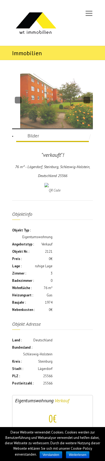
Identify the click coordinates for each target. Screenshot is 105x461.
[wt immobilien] (35, 23)
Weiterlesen (77, 455)
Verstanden (51, 455)
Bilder (33, 136)
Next (86, 100)
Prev (18, 99)
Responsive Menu (89, 13)
